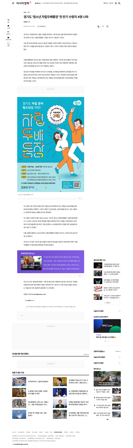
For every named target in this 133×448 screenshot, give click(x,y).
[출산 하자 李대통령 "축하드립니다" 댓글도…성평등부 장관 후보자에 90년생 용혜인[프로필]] (116, 393)
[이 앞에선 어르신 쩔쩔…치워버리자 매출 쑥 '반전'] (19, 396)
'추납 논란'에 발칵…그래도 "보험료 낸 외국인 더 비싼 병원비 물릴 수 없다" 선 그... (62, 261)
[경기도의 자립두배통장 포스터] (50, 144)
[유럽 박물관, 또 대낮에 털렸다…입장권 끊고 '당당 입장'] (98, 283)
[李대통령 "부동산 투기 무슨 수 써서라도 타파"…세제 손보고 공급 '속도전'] (60, 385)
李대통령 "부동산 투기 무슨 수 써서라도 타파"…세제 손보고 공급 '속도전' (78, 381)
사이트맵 (77, 432)
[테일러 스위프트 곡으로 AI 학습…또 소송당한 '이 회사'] (98, 291)
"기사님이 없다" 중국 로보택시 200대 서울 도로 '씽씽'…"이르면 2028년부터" (62, 257)
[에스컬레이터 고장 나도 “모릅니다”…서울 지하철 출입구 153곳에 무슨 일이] (19, 407)
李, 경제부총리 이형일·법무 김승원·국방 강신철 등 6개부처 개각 (79, 392)
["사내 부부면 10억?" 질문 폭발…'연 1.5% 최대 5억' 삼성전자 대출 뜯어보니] (116, 417)
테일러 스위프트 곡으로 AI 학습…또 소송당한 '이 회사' (112, 289)
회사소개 (14, 432)
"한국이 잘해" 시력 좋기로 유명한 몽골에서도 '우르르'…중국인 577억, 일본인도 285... (62, 265)
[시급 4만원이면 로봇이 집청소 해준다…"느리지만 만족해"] (98, 276)
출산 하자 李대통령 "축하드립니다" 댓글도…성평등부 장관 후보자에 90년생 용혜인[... (62, 269)
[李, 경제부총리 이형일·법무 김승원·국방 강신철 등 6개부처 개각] (60, 396)
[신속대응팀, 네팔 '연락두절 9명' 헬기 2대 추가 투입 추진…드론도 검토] (60, 418)
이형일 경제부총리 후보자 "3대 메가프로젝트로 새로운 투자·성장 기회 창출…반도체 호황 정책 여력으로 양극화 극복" (78, 403)
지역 (28, 12)
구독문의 (41, 432)
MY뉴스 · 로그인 (108, 3)
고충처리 (72, 432)
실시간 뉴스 (37, 3)
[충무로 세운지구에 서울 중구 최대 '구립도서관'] (116, 401)
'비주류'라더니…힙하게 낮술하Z (38, 382)
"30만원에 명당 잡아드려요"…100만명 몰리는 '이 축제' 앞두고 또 (112, 265)
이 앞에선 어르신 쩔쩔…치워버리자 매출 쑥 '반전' (37, 392)
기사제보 (46, 432)
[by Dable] (86, 354)
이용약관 (66, 432)
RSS (51, 432)
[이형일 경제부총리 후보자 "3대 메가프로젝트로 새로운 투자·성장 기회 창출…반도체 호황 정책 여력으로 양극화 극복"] (60, 407)
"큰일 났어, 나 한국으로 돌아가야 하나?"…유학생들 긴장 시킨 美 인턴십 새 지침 (112, 297)
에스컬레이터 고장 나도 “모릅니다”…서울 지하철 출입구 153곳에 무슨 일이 (38, 403)
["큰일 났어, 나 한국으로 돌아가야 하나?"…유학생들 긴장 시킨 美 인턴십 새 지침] (98, 299)
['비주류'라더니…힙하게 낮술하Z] (19, 385)
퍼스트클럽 (34, 432)
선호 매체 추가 (42, 26)
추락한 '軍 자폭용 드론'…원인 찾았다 (37, 414)
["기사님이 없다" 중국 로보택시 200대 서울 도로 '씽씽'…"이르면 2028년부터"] (116, 409)
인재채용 (28, 432)
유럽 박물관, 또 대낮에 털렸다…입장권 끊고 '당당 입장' (111, 281)
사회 (25, 12)
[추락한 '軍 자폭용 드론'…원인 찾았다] (19, 418)
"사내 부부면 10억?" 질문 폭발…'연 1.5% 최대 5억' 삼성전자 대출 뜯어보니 (103, 415)
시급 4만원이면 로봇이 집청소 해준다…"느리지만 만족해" (112, 273)
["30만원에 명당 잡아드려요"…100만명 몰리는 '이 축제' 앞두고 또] (98, 268)
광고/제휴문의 (21, 432)
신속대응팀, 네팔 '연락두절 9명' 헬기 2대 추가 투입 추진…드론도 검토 (79, 414)
